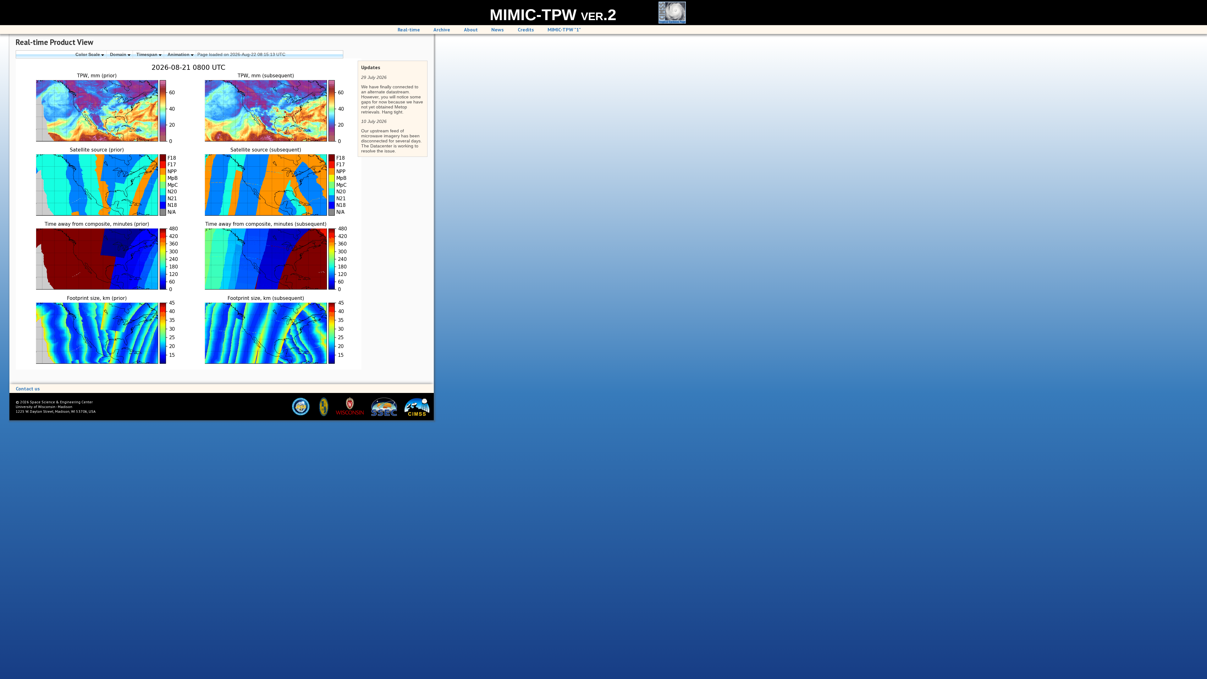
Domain (119, 54)
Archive (441, 29)
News (497, 29)
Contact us (28, 388)
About (471, 29)
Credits (526, 29)
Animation (179, 54)
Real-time (409, 29)
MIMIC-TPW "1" (564, 29)
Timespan (147, 54)
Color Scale (88, 54)
